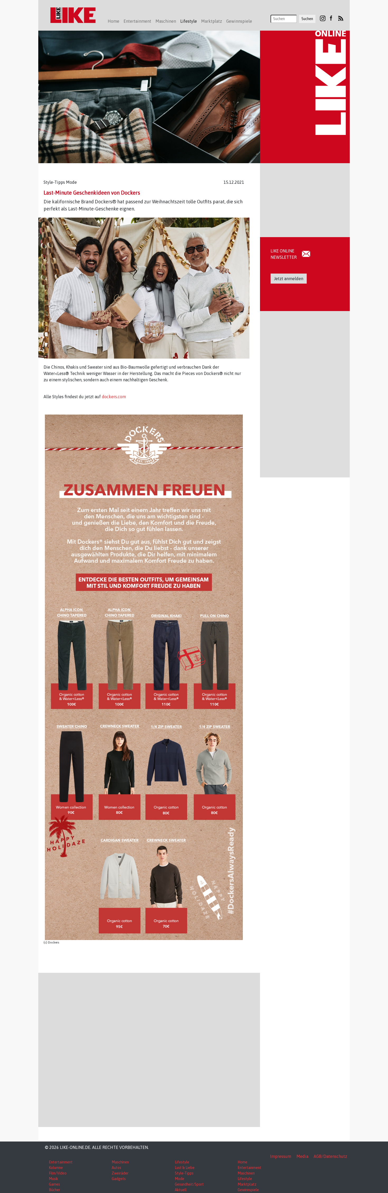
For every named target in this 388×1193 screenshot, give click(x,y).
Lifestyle (182, 1162)
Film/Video (58, 1173)
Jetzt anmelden (288, 278)
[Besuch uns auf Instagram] (323, 18)
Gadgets (119, 1179)
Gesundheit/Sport (189, 1184)
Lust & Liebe (185, 1168)
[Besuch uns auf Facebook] (331, 17)
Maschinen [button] (165, 21)
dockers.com (114, 396)
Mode (179, 1179)
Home (113, 21)
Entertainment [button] (137, 21)
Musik (53, 1179)
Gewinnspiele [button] (239, 21)
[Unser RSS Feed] (341, 17)
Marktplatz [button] (211, 21)
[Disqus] (149, 1049)
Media (302, 1156)
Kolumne (56, 1168)
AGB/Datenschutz (330, 1156)
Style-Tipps (184, 1173)
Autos (116, 1168)
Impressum (280, 1156)
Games (54, 1184)
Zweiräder (120, 1173)
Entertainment (61, 1162)
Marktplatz (247, 1184)
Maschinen (120, 1162)
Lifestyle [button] (188, 21)
